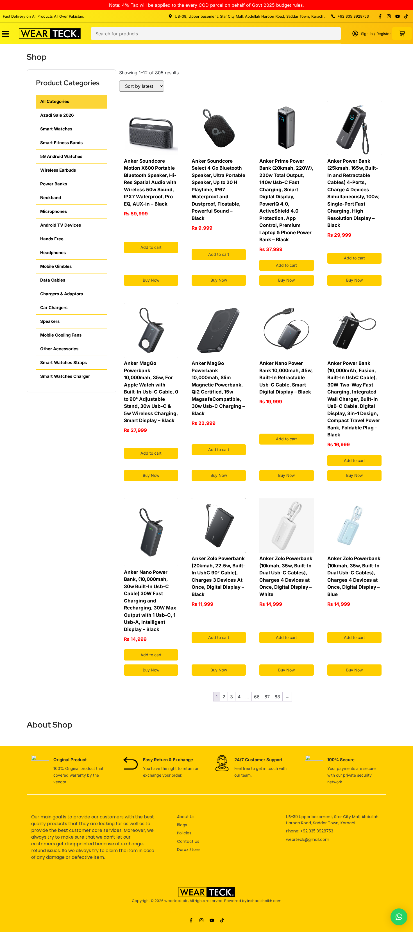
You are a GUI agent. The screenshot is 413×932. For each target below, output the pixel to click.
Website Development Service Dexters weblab (206, 912)
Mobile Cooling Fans (60, 335)
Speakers (50, 321)
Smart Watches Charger (65, 376)
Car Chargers (53, 307)
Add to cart (151, 247)
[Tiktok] (406, 16)
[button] (399, 916)
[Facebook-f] (380, 16)
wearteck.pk (175, 900)
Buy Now (151, 280)
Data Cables (52, 280)
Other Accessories (59, 348)
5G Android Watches (61, 156)
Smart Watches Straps (63, 362)
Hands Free (51, 238)
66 (257, 696)
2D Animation (206, 906)
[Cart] (402, 33)
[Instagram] (389, 16)
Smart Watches (56, 129)
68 (277, 696)
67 (267, 696)
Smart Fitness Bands (61, 142)
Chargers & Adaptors (61, 293)
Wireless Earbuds (58, 170)
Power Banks (53, 184)
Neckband (50, 197)
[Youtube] (397, 16)
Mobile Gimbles (56, 266)
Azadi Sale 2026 (57, 115)
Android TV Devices (60, 225)
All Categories (54, 101)
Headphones (53, 252)
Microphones (53, 211)
